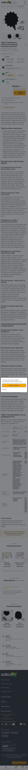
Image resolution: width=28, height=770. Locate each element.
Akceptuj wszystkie (14, 385)
